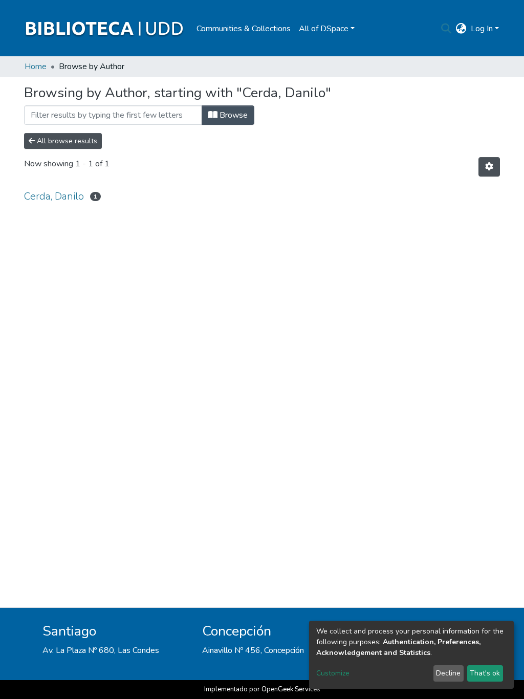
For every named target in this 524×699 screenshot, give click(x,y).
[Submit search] (446, 29)
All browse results (66, 141)
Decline (448, 673)
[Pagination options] (489, 167)
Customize (333, 673)
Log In (482, 28)
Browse (232, 115)
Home (36, 66)
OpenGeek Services (290, 689)
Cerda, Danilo (54, 196)
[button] (461, 29)
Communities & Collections (243, 28)
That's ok (485, 673)
